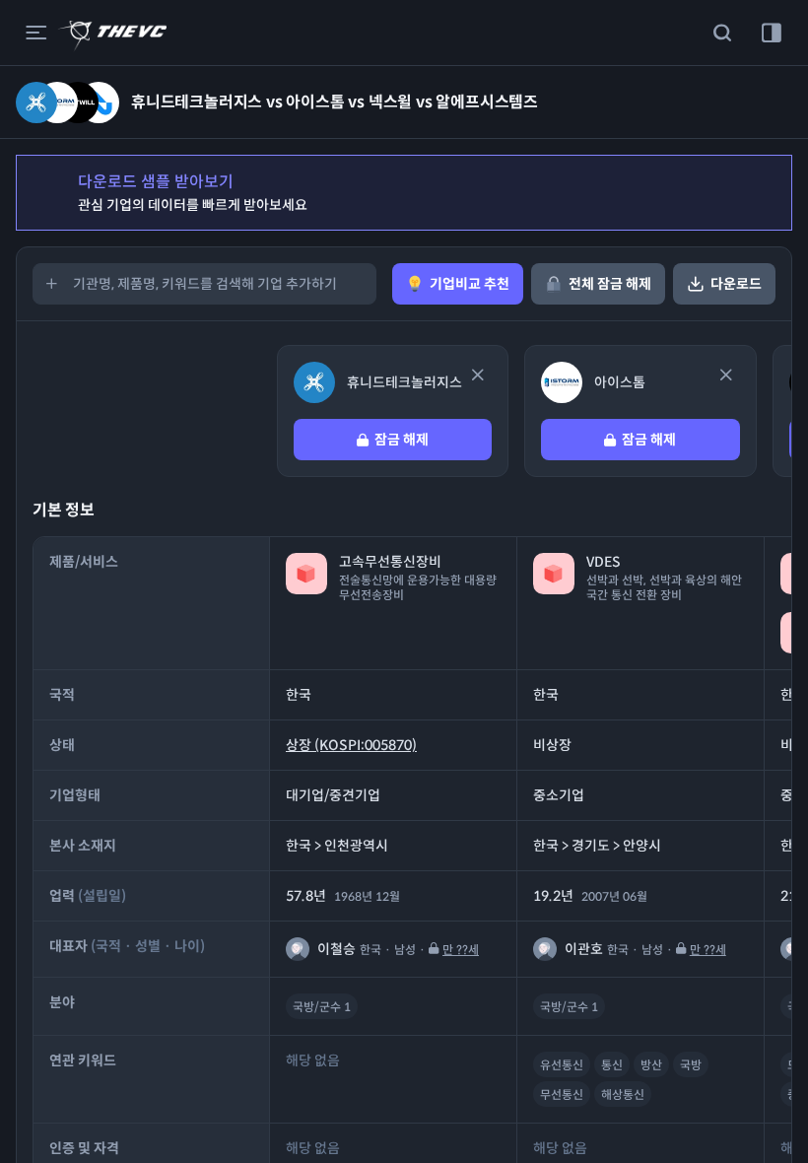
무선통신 (561, 1094)
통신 (612, 1065)
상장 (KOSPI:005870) (351, 745)
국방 (691, 1065)
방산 (651, 1065)
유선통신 (561, 1065)
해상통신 (622, 1094)
